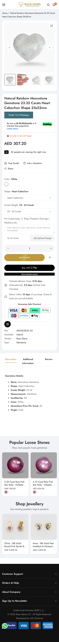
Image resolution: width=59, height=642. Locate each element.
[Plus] (50, 248)
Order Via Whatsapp (19, 115)
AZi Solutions (36, 618)
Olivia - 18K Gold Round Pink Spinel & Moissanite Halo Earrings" (14, 545)
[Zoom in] (51, 26)
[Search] (48, 5)
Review (48, 359)
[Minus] (8, 248)
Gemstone (21, 342)
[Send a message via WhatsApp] (4, 626)
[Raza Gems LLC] (29, 4)
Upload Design (44, 238)
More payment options (29, 274)
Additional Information (28, 361)
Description (10, 359)
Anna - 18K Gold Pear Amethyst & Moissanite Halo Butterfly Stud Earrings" (43, 545)
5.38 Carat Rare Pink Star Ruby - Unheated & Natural (14, 483)
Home (4, 13)
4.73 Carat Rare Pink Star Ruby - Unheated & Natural (43, 483)
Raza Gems (21, 338)
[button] (50, 47)
